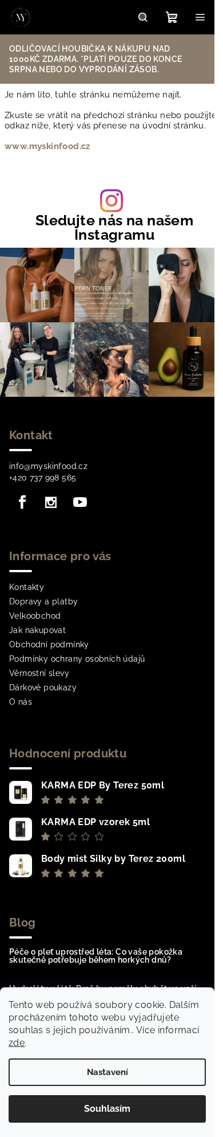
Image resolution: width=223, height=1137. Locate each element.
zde (17, 1042)
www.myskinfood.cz (47, 146)
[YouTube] (80, 502)
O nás (20, 701)
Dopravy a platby (43, 601)
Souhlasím (107, 1108)
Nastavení (107, 1072)
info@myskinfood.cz (48, 466)
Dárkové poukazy (43, 687)
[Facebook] (22, 502)
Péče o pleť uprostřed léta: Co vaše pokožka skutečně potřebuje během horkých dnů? (95, 956)
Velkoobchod (35, 615)
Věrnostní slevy (39, 673)
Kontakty (26, 587)
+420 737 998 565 (42, 477)
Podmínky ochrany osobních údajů (77, 658)
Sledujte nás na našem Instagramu (114, 227)
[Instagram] (51, 502)
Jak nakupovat (37, 630)
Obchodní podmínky (49, 644)
